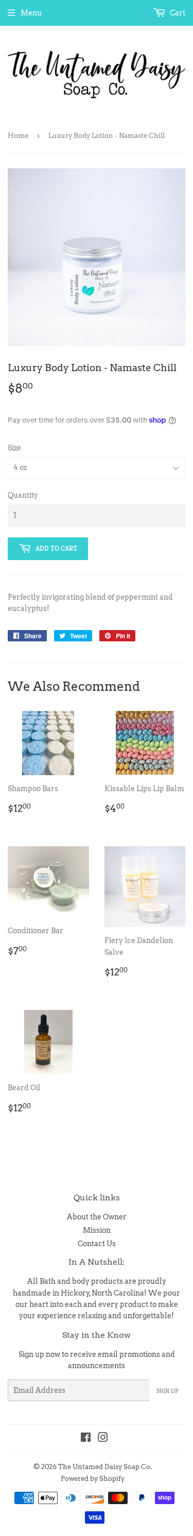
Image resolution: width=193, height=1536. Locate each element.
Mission (97, 1230)
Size (14, 448)
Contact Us (97, 1244)
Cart (176, 13)
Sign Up (167, 1390)
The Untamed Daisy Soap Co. (105, 1467)
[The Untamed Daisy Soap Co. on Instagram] (103, 1439)
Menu (31, 13)
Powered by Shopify (93, 1478)
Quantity (23, 495)
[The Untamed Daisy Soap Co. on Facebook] (85, 1439)
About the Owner (97, 1217)
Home (18, 135)
